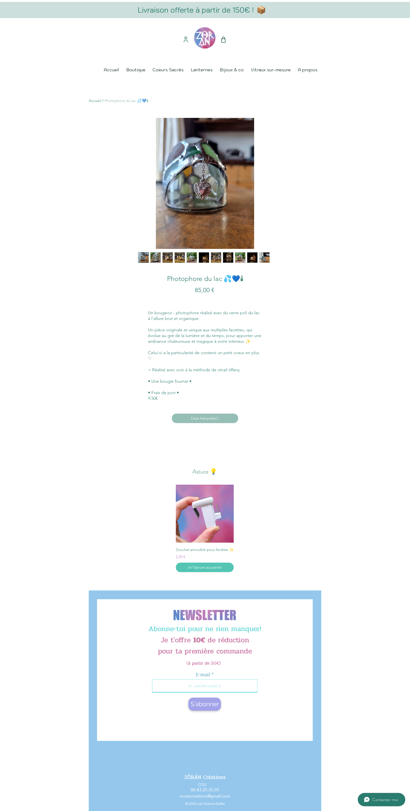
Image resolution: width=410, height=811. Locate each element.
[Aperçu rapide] (205, 514)
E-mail (204, 674)
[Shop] (223, 39)
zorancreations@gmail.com (205, 796)
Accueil (95, 100)
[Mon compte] (185, 39)
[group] (204, 528)
